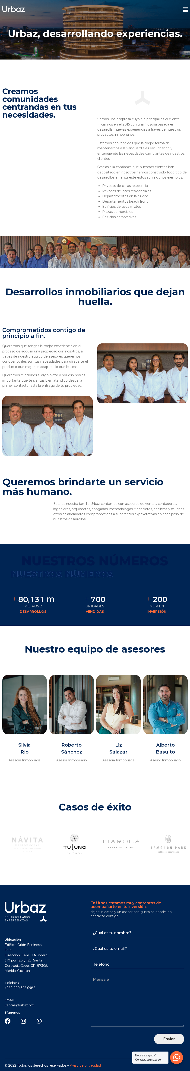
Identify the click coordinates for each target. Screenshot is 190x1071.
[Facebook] (7, 1021)
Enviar (169, 1039)
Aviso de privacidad (85, 1065)
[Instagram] (23, 1021)
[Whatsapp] (39, 1021)
